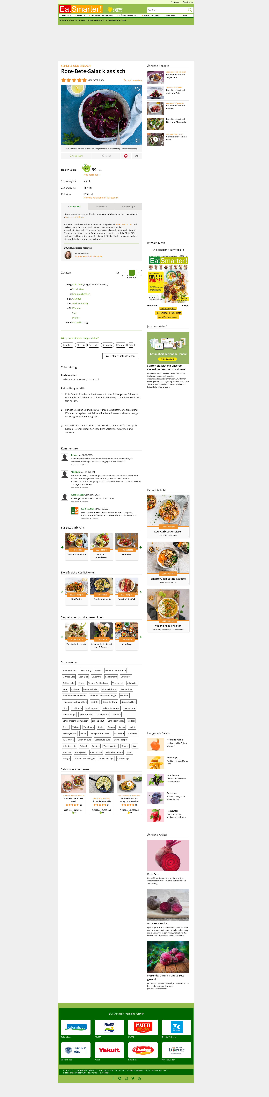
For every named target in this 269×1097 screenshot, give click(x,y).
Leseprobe (152, 305)
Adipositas (132, 683)
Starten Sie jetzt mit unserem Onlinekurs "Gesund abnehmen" (166, 367)
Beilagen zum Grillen (100, 733)
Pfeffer (75, 317)
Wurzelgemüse (111, 746)
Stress (66, 727)
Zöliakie (76, 727)
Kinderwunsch (92, 708)
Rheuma (117, 714)
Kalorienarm (111, 676)
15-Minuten (68, 739)
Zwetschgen (172, 793)
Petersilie (77, 322)
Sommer (66, 15)
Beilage (66, 758)
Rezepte (81, 15)
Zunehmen (89, 727)
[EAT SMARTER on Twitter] (133, 1078)
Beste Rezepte (120, 739)
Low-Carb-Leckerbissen (168, 531)
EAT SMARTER (87, 508)
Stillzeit (131, 720)
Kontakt (93, 1071)
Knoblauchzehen (81, 293)
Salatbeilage (123, 758)
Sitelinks (85, 1071)
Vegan (81, 683)
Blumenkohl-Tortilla (101, 801)
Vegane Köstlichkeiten (168, 625)
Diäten (98, 670)
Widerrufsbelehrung (160, 1071)
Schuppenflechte (116, 720)
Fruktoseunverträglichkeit (75, 702)
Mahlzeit (67, 752)
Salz (74, 313)
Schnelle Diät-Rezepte (115, 670)
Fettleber (124, 695)
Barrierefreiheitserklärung (74, 1073)
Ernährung (86, 670)
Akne (65, 689)
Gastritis (94, 702)
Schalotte (108, 345)
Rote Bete (77, 284)
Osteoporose (103, 714)
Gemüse (96, 746)
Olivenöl (76, 298)
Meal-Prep (127, 644)
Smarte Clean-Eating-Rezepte (168, 578)
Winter (83, 733)
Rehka (74, 455)
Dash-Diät (83, 676)
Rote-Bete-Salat (70, 670)
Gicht (65, 708)
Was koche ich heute (76, 644)
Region (101, 727)
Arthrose (75, 689)
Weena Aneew (77, 494)
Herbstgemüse (69, 733)
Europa (111, 727)
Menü (129, 752)
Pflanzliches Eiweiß (101, 599)
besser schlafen (90, 689)
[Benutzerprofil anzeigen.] (74, 513)
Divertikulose (126, 689)
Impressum (108, 1071)
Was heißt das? (91, 174)
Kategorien (104, 1073)
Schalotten (78, 289)
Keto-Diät (126, 554)
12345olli (75, 472)
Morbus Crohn (86, 714)
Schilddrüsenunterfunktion (75, 720)
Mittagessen (80, 752)
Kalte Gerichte (69, 746)
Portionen (132, 277)
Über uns (67, 1071)
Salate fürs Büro (102, 739)
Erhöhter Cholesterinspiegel (103, 695)
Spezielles (132, 733)
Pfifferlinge (172, 757)
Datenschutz (120, 1071)
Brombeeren (173, 775)
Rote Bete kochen (124, 224)
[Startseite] (80, 9)
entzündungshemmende (74, 695)
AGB (100, 1071)
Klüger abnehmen (128, 15)
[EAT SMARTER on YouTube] (139, 1078)
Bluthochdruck (109, 689)
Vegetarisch (117, 683)
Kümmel (76, 308)
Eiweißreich (76, 599)
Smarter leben (152, 15)
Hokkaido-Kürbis (175, 739)
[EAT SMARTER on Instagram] (126, 1078)
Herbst (132, 727)
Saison (122, 727)
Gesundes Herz (128, 702)
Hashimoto (77, 708)
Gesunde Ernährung (102, 15)
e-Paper (185, 305)
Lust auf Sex (129, 708)
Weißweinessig (80, 303)
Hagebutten (172, 810)
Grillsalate (119, 733)
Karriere (76, 1071)
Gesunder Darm (109, 702)
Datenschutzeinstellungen (138, 1071)
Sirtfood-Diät (69, 676)
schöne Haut (98, 720)
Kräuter (125, 746)
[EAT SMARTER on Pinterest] (120, 1078)
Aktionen (170, 15)
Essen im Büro (84, 739)
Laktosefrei (126, 676)
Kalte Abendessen (114, 752)
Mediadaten (93, 1073)
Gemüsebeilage (106, 758)
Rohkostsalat (69, 683)
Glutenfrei (96, 676)
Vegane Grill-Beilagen (98, 683)
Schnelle (84, 746)
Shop (184, 15)
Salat (135, 746)
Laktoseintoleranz (111, 708)
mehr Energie (69, 714)
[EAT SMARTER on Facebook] (113, 1078)
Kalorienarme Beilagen (84, 758)
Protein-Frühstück (126, 599)
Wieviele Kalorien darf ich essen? (101, 197)
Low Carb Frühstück (76, 554)
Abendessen (96, 752)
